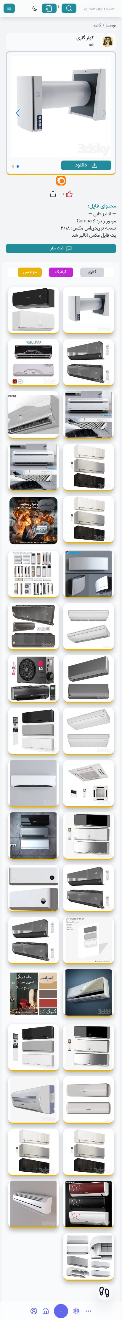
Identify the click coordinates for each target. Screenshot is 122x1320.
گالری (97, 25)
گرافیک (61, 272)
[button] (104, 1292)
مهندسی (30, 272)
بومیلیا (111, 25)
